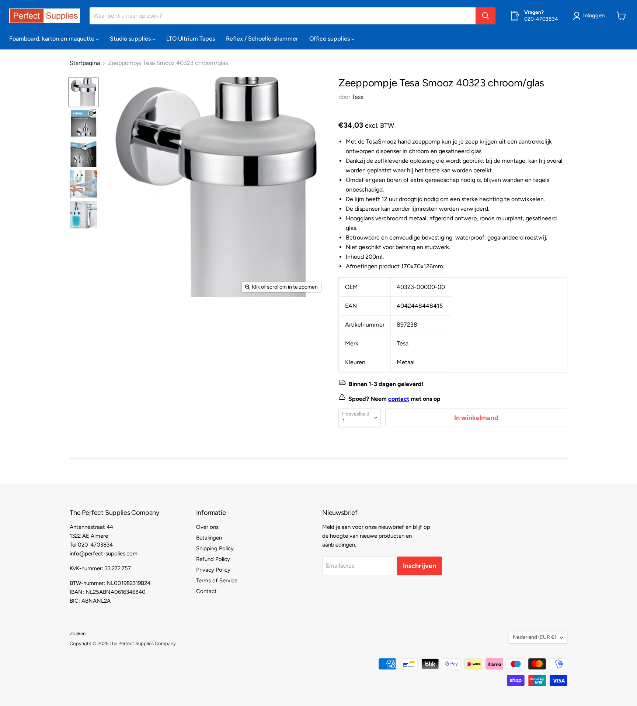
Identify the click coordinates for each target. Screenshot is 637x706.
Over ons (207, 527)
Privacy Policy (213, 569)
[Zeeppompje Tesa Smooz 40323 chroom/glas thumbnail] (83, 92)
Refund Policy (213, 559)
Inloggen (594, 15)
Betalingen (209, 537)
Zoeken (78, 633)
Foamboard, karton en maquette (52, 38)
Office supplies (330, 38)
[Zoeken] (485, 15)
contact (398, 398)
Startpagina (85, 63)
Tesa (357, 96)
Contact (206, 591)
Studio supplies (131, 38)
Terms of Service (216, 580)
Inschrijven (419, 566)
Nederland (534, 637)
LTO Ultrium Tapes (190, 38)
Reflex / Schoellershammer (262, 38)
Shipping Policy (215, 548)
